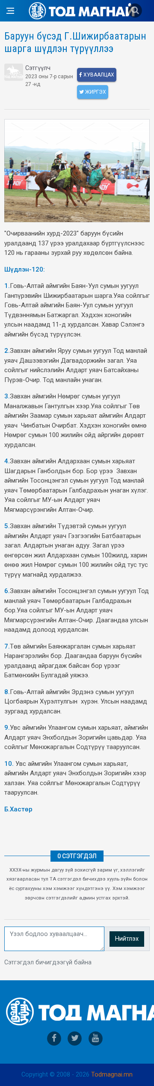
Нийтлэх (127, 938)
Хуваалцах (98, 75)
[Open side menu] (10, 10)
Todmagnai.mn (112, 1074)
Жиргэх (95, 92)
